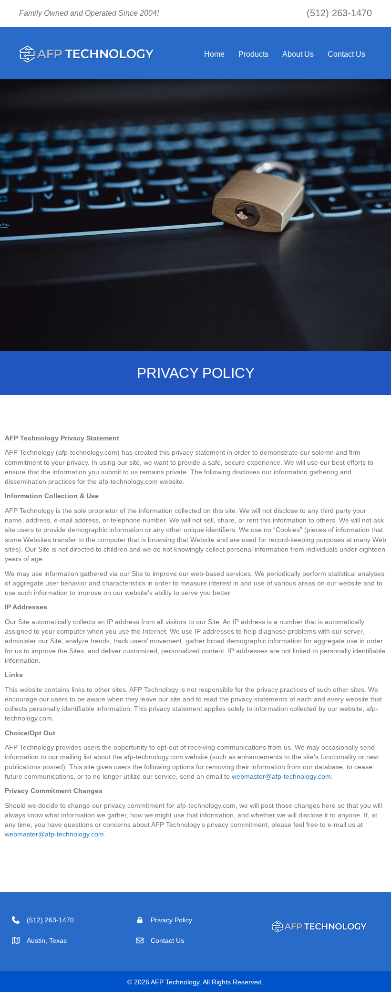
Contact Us (346, 54)
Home (214, 54)
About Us (298, 54)
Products (253, 54)
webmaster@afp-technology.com (281, 776)
